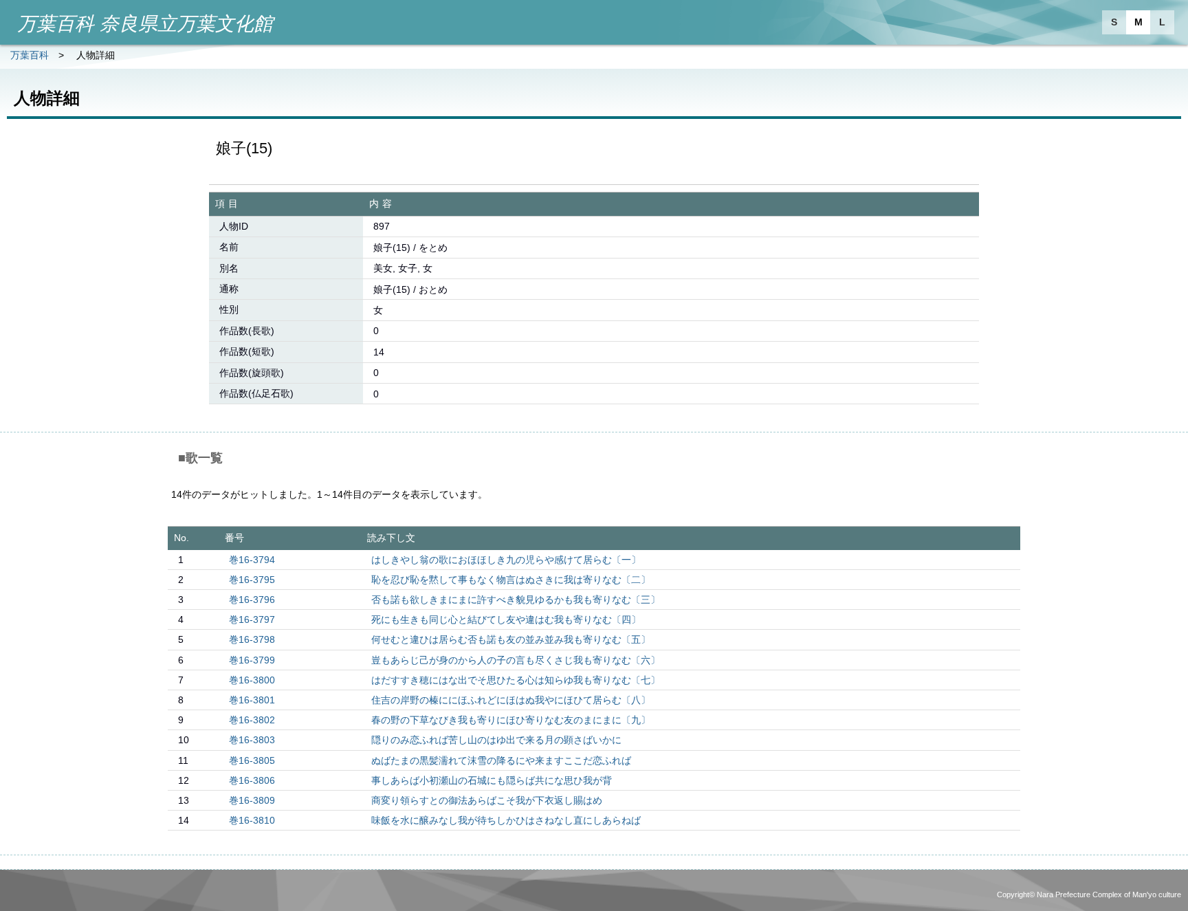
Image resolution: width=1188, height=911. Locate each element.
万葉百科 (29, 55)
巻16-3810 (252, 820)
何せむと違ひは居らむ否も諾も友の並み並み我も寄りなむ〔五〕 (510, 639)
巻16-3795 (252, 579)
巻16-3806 (252, 780)
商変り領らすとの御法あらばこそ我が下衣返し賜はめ (486, 800)
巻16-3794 (252, 559)
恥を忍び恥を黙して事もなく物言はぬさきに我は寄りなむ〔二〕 (510, 579)
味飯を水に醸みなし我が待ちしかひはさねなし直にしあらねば (506, 820)
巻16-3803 (252, 739)
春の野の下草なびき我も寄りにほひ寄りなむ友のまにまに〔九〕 (510, 719)
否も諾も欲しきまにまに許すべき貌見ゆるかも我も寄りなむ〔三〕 (515, 599)
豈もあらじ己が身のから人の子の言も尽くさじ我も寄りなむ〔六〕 (515, 660)
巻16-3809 (252, 800)
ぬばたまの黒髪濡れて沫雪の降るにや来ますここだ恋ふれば (501, 760)
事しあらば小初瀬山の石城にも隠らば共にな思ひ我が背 (491, 780)
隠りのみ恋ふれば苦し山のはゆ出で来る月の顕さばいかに (496, 739)
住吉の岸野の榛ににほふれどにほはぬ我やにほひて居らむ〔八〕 (510, 699)
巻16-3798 (252, 639)
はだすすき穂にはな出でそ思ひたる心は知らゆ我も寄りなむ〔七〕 (515, 679)
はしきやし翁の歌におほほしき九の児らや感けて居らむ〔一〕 (506, 559)
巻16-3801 (252, 699)
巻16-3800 (252, 679)
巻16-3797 (252, 619)
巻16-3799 (252, 660)
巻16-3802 (252, 719)
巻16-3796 (252, 599)
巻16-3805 (252, 760)
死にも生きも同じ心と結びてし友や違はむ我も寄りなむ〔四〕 (506, 619)
